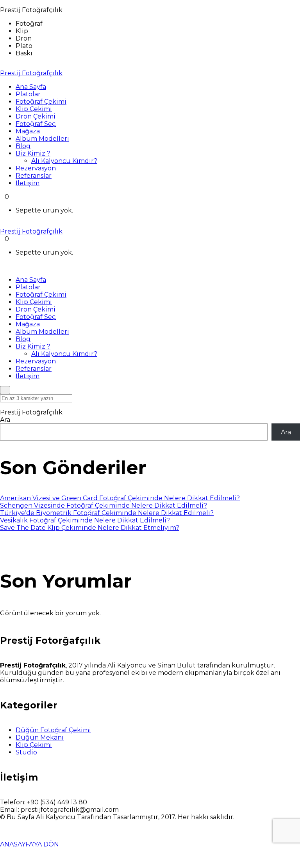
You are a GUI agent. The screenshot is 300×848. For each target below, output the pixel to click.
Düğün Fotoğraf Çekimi (53, 730)
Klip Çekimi (34, 745)
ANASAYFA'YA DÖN (29, 844)
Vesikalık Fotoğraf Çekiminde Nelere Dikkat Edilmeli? (85, 520)
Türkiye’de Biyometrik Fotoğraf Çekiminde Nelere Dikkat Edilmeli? (107, 513)
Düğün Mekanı (40, 737)
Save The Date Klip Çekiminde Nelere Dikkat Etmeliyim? (89, 527)
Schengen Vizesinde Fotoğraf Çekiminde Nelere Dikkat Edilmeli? (103, 505)
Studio (26, 752)
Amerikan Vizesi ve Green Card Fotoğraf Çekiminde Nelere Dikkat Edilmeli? (120, 498)
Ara (5, 419)
